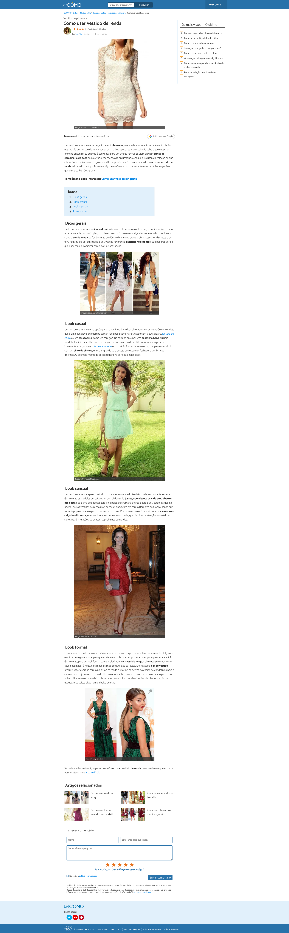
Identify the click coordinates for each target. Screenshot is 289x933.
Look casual (80, 202)
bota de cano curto (102, 346)
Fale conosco (115, 929)
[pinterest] (81, 917)
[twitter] (69, 917)
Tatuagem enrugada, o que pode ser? (202, 48)
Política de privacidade (152, 929)
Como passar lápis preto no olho (200, 53)
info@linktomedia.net (142, 892)
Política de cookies (171, 929)
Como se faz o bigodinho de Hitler (201, 38)
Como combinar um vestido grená (159, 812)
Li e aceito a (83, 876)
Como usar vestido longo (102, 795)
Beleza (75, 13)
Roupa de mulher (99, 13)
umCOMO (67, 13)
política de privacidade (88, 876)
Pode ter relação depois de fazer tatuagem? (200, 74)
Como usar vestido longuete (119, 179)
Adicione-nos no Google (162, 136)
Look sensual (80, 206)
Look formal (80, 211)
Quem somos (102, 929)
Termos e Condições (132, 929)
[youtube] (75, 917)
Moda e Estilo (85, 13)
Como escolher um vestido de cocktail (102, 812)
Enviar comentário (160, 877)
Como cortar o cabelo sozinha (199, 43)
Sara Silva (79, 34)
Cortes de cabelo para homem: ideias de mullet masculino (204, 65)
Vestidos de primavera (117, 13)
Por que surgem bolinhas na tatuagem (203, 33)
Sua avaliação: (102, 869)
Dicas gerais (80, 197)
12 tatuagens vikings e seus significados (203, 58)
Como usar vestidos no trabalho (160, 795)
